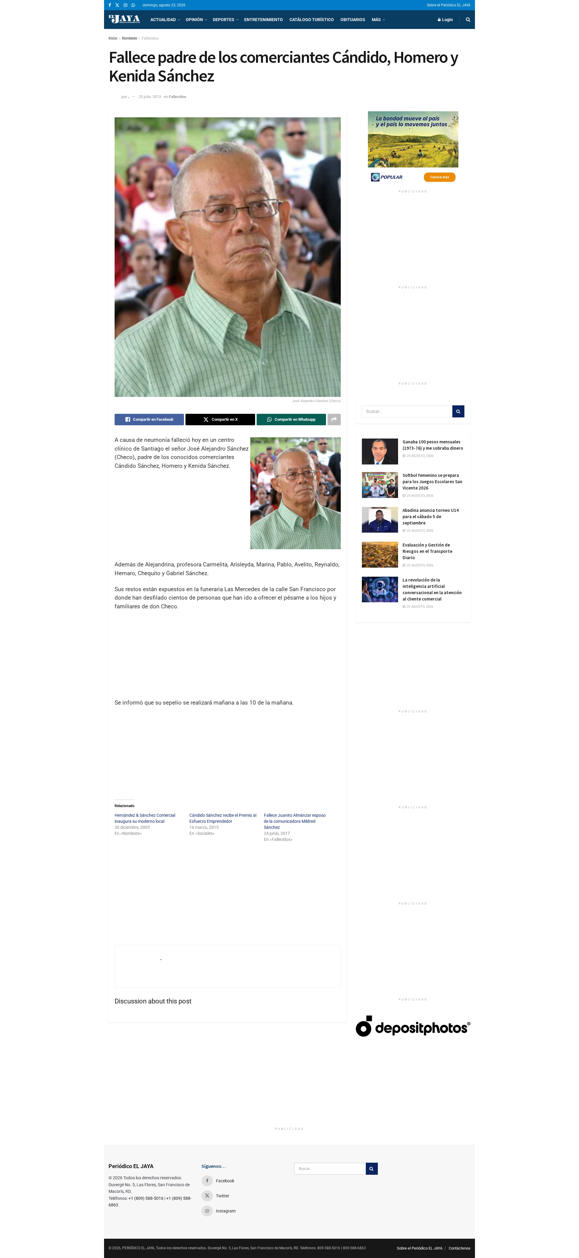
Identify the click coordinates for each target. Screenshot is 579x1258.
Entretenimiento (263, 19)
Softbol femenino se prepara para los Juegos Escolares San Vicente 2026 (432, 481)
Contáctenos (459, 1248)
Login (447, 19)
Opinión (194, 19)
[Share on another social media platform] (334, 419)
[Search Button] (468, 19)
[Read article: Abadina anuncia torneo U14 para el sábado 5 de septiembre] (380, 520)
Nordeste (129, 38)
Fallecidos (150, 38)
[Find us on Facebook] (110, 5)
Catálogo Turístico (312, 19)
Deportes (223, 19)
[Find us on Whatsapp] (133, 5)
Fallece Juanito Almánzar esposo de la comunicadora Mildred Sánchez (295, 821)
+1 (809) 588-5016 (145, 1198)
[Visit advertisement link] (413, 149)
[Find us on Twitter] (117, 5)
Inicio (113, 38)
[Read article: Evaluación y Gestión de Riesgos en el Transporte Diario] (380, 555)
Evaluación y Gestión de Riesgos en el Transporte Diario (427, 551)
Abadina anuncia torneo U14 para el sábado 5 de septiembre (431, 516)
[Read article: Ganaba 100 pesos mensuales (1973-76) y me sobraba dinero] (380, 451)
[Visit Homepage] (124, 19)
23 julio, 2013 (150, 96)
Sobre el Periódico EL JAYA (448, 5)
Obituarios (352, 19)
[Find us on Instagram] (125, 5)
